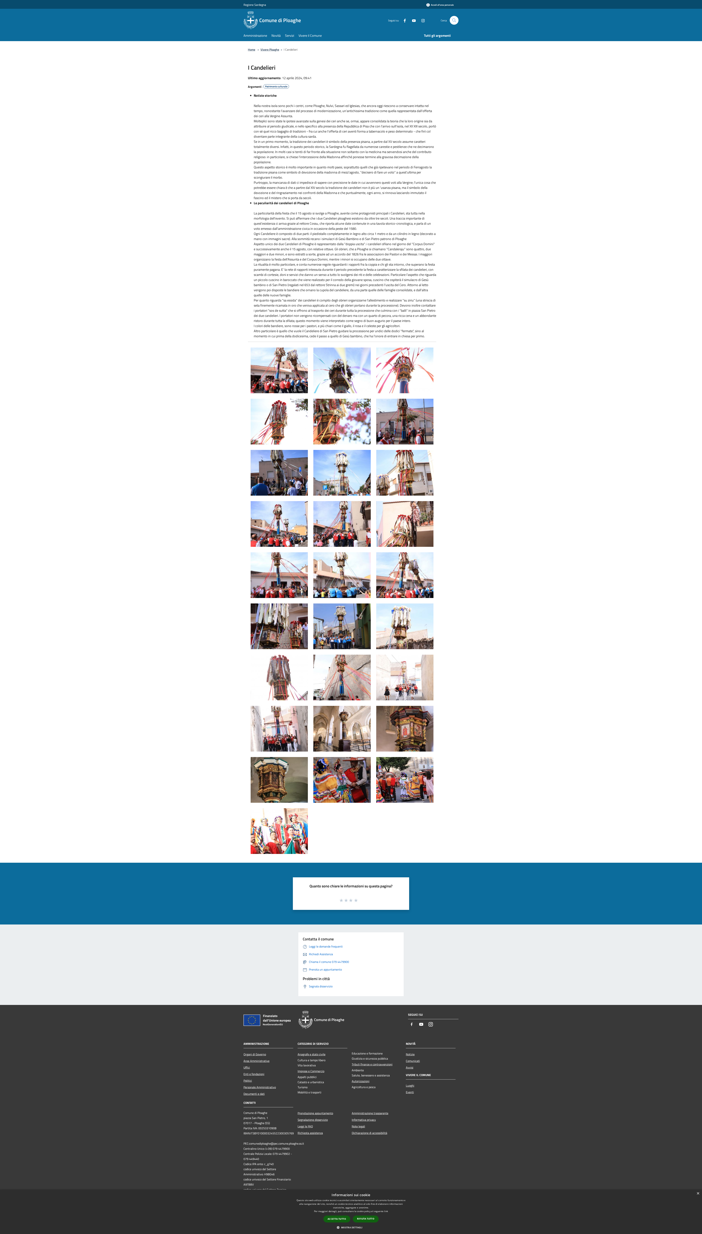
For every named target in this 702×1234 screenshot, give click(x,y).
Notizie (410, 1054)
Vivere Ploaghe (270, 49)
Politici (248, 1080)
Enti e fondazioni (254, 1074)
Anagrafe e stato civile (311, 1054)
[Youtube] (412, 20)
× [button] (698, 1193)
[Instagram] (421, 20)
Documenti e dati (254, 1094)
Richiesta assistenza (310, 1133)
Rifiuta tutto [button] (365, 1218)
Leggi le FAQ (305, 1126)
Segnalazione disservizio (313, 1120)
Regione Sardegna (255, 5)
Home (251, 49)
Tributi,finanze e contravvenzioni (372, 1064)
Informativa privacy (364, 1120)
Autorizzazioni (360, 1081)
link (386, 1211)
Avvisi (409, 1067)
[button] (350, 1227)
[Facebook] (403, 20)
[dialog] (351, 1212)
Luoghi (410, 1085)
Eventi (410, 1092)
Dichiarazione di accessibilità (369, 1133)
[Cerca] (454, 20)
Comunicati (413, 1061)
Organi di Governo (255, 1054)
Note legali (358, 1126)
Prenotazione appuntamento (315, 1113)
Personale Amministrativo (260, 1087)
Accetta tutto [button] (337, 1218)
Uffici (247, 1067)
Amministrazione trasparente (370, 1113)
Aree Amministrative (256, 1061)
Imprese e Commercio (311, 1071)
